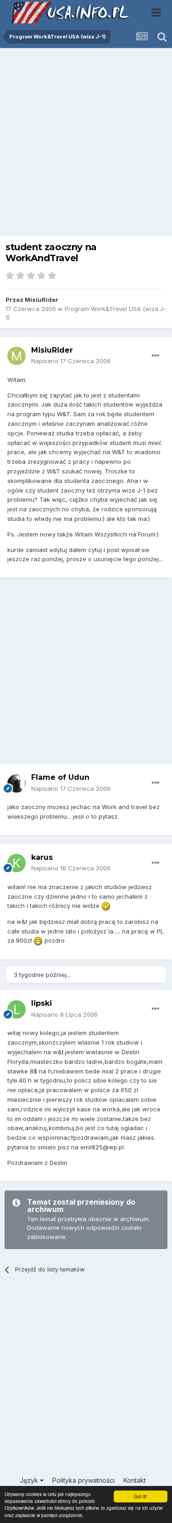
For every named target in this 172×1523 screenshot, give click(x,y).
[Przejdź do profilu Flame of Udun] (16, 783)
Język (30, 1480)
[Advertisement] (86, 144)
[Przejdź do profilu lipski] (16, 1009)
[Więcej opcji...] (155, 355)
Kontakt (134, 1480)
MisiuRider (41, 299)
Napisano (71, 361)
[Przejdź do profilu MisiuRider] (16, 356)
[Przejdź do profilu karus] (16, 863)
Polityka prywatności (83, 1480)
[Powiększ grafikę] (106, 905)
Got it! (140, 1496)
